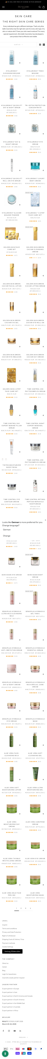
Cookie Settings (7, 947)
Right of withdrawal (8, 936)
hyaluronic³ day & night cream (11, 143)
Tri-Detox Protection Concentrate (35, 106)
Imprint (4, 925)
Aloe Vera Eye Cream (35, 858)
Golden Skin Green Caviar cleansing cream (35, 249)
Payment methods (8, 943)
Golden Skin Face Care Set (12, 248)
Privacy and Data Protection (11, 932)
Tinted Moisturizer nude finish (12, 466)
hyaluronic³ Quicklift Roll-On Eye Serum (11, 180)
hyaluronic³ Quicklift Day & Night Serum (11, 106)
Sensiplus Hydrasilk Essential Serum (35, 649)
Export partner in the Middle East (13, 1003)
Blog (3, 970)
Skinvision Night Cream (35, 576)
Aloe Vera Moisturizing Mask (35, 894)
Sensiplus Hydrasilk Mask (35, 720)
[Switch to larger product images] (40, 44)
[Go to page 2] (30, 908)
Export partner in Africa (10, 1011)
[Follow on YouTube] (15, 1031)
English (22, 1037)
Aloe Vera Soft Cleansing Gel (35, 754)
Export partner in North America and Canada (17, 996)
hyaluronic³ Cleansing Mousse (11, 72)
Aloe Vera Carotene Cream (35, 823)
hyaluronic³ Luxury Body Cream (35, 180)
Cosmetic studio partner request (13, 978)
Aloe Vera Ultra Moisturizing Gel (35, 789)
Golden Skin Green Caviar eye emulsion (11, 356)
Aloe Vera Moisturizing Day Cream (12, 824)
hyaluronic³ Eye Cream (35, 143)
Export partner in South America (13, 1000)
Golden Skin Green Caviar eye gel (12, 321)
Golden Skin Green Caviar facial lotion (12, 285)
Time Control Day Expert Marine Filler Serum (12, 426)
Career (4, 967)
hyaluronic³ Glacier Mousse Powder (11, 214)
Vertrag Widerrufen (12, 951)
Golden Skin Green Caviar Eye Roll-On (35, 321)
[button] (5, 1053)
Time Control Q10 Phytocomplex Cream (35, 461)
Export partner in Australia (11, 1007)
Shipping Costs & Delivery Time (13, 939)
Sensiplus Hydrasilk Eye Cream (11, 720)
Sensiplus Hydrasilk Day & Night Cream (11, 683)
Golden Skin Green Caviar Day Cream (35, 356)
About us (5, 963)
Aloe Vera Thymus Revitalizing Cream (12, 860)
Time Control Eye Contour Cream (11, 500)
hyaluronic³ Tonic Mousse (35, 72)
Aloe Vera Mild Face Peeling (11, 894)
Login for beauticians (9, 974)
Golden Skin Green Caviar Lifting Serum (35, 285)
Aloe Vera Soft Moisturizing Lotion (11, 789)
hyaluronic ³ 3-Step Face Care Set (35, 214)
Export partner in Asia (9, 992)
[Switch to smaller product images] (44, 44)
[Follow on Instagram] (9, 1031)
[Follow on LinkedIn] (20, 1031)
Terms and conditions (9, 928)
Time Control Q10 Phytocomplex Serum (35, 390)
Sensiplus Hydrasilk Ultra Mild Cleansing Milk (12, 614)
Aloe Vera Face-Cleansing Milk (11, 754)
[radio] (2, 459)
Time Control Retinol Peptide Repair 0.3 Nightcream (35, 502)
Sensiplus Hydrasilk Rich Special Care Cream (35, 684)
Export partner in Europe (10, 989)
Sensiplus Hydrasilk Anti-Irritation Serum (11, 649)
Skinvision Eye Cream (12, 575)
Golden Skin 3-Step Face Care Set (12, 390)
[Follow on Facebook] (3, 1031)
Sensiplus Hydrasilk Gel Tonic (35, 612)
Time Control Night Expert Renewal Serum (35, 426)
